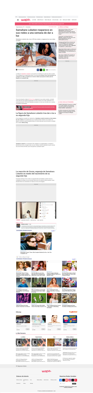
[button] (76, 23)
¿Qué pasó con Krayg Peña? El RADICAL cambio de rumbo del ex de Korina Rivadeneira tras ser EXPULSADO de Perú (67, 38)
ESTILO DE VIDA (55, 19)
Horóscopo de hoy (22, 16)
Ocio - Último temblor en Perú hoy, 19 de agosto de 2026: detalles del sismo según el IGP (46, 23)
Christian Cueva (39, 16)
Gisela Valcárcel (47, 16)
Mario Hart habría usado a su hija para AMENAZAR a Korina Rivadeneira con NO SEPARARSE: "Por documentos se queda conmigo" (67, 51)
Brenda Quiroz (21, 69)
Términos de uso (68, 386)
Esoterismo (18, 383)
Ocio (31, 379)
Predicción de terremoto (57, 16)
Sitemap (31, 383)
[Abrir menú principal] (18, 19)
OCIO (60, 19)
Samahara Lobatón (25, 73)
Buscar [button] (74, 383)
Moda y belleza (39, 379)
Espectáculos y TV (20, 27)
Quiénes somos (74, 386)
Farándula (28, 27)
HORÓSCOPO (74, 19)
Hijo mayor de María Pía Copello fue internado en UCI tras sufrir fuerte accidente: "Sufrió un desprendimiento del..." (67, 56)
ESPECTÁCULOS (40, 19)
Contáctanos (61, 386)
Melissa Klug (32, 99)
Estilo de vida (46, 379)
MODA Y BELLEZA (48, 19)
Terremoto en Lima (31, 16)
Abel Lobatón (40, 220)
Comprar (27, 329)
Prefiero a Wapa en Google (24, 257)
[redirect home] (25, 20)
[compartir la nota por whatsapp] (44, 70)
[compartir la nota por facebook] (38, 70)
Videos (24, 383)
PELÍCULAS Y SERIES (66, 19)
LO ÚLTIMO (34, 19)
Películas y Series (54, 379)
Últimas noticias (19, 379)
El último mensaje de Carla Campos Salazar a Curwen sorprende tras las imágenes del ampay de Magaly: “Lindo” (67, 112)
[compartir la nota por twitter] (41, 70)
